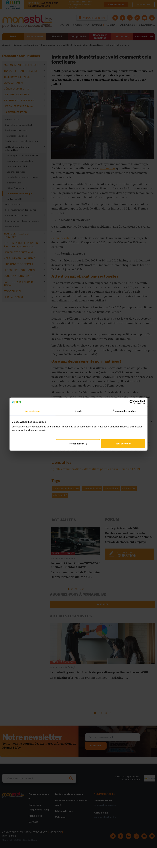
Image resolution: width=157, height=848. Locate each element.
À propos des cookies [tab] (124, 411)
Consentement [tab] (32, 411)
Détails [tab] (78, 411)
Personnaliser (76, 443)
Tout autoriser (123, 443)
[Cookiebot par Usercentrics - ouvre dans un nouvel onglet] (131, 402)
